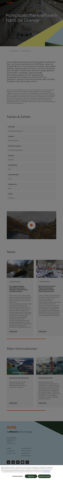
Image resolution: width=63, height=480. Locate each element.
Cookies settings (17, 476)
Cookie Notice (46, 471)
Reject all (31, 476)
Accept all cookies (44, 476)
